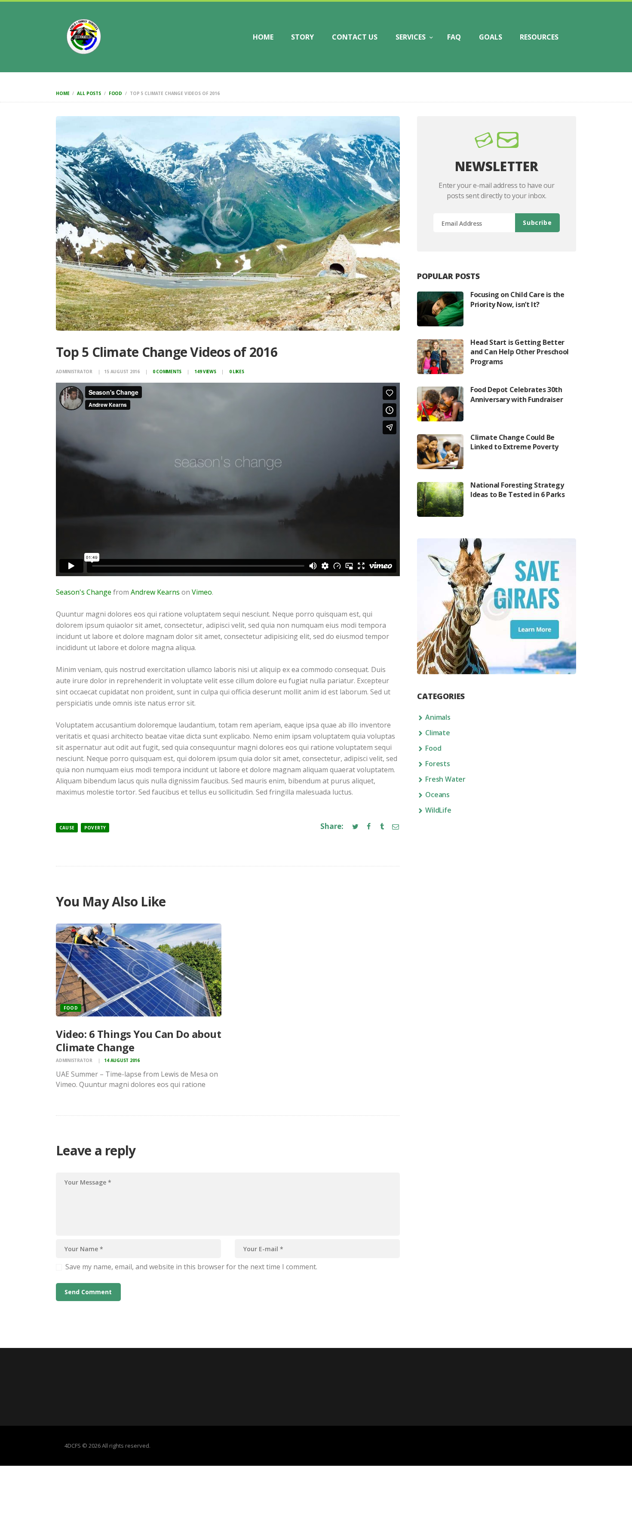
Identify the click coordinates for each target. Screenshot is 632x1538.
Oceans (437, 794)
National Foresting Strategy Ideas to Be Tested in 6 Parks (517, 489)
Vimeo (202, 592)
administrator (75, 371)
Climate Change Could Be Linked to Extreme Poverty (514, 442)
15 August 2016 (122, 371)
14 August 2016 (122, 1060)
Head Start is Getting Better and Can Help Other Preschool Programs (519, 352)
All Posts (89, 93)
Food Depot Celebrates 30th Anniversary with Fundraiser (516, 394)
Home (62, 93)
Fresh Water (445, 779)
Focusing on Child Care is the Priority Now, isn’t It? (517, 299)
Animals (438, 717)
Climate (437, 732)
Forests (437, 763)
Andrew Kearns (155, 592)
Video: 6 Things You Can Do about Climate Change (138, 1040)
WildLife (438, 810)
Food (115, 93)
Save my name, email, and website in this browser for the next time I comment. (191, 1266)
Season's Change (83, 592)
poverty (95, 828)
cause (66, 828)
